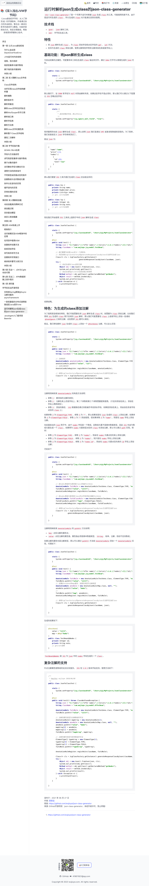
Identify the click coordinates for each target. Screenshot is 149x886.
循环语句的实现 (10, 187)
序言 (4, 41)
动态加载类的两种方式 (13, 204)
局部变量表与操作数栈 (13, 65)
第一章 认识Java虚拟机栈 (13, 46)
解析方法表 (9, 125)
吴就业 (52, 800)
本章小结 (8, 73)
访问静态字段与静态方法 (14, 167)
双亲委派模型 (9, 213)
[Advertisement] (89, 832)
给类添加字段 (9, 249)
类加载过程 (9, 208)
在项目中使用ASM (11, 240)
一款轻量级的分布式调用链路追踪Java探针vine (15, 303)
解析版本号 (9, 100)
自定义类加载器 (10, 217)
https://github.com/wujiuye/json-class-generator (70, 803)
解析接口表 (9, 117)
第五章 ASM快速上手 (11, 225)
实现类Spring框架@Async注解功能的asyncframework (15, 295)
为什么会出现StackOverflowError (13, 51)
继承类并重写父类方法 (13, 261)
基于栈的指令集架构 (12, 69)
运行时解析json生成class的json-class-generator (14, 310)
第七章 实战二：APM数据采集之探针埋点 (14, 278)
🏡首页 (87, 3)
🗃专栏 (96, 3)
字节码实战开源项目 (10, 288)
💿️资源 (115, 3)
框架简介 (8, 229)
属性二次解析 (9, 137)
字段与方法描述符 (11, 154)
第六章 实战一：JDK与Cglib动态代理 (14, 271)
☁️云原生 (125, 3)
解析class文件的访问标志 (14, 108)
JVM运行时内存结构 (12, 57)
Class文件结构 (10, 84)
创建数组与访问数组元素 (14, 179)
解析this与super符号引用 (14, 112)
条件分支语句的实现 (12, 183)
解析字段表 (9, 121)
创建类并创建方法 (11, 245)
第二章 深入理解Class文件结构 (14, 79)
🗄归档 (134, 3)
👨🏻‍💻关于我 (144, 3)
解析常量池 (9, 104)
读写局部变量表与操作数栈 (15, 158)
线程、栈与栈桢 (10, 61)
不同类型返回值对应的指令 (15, 175)
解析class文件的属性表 (14, 129)
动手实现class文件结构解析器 (14, 90)
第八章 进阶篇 (8, 283)
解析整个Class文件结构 (14, 133)
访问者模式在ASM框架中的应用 (15, 235)
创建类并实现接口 (11, 257)
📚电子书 (106, 3)
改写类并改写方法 (11, 253)
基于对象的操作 (10, 162)
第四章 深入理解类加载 (12, 200)
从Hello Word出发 (12, 150)
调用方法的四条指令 (12, 171)
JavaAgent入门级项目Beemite (13, 317)
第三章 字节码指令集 (11, 146)
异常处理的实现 (10, 192)
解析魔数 (8, 96)
